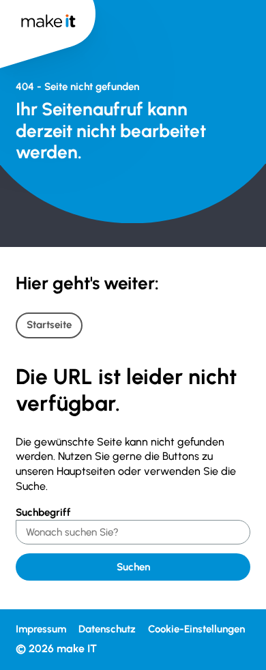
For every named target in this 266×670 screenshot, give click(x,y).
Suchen (133, 567)
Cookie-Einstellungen (196, 629)
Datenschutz (107, 629)
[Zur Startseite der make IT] (47, 34)
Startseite (49, 325)
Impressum (41, 629)
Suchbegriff (43, 512)
